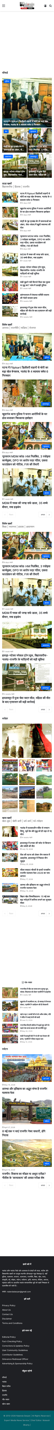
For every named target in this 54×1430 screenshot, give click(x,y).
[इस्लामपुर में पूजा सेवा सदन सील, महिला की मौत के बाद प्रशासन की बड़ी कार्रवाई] (39, 165)
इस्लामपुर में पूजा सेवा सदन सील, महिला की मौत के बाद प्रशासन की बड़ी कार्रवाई (36, 310)
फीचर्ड (5, 72)
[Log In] (45, 6)
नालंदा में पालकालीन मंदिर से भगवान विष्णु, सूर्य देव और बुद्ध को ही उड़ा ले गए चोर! (36, 831)
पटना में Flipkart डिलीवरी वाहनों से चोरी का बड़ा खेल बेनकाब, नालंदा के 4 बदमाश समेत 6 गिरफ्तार (36, 196)
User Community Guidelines (15, 1350)
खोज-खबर (6, 1404)
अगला (43, 514)
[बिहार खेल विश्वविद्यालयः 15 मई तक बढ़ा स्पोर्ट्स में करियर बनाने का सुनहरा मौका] (10, 899)
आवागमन (8, 156)
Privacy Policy (8, 1305)
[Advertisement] (27, 40)
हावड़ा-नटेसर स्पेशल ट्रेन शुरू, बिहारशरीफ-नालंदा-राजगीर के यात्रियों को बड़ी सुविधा (33, 270)
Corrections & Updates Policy (15, 1346)
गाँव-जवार (5, 1399)
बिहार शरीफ (6, 1386)
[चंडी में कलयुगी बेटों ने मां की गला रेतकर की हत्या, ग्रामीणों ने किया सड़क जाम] (10, 1039)
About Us (6, 1310)
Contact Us (7, 1314)
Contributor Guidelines (12, 1355)
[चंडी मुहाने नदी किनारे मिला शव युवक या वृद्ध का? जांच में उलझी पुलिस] (10, 285)
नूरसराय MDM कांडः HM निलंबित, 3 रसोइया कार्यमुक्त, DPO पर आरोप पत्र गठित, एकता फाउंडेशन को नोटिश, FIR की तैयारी (26, 460)
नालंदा (4, 1382)
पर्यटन (5, 1048)
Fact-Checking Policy (12, 1341)
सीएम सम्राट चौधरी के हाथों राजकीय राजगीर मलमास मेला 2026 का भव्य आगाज (35, 873)
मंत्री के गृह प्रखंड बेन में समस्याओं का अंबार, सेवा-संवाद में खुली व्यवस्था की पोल (35, 224)
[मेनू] (3, 6)
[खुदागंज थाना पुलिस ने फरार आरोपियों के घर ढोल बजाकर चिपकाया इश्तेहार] (10, 212)
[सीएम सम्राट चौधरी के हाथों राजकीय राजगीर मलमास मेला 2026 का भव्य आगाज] (10, 872)
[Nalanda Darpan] (27, 5)
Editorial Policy (9, 1337)
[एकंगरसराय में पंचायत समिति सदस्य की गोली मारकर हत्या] (10, 298)
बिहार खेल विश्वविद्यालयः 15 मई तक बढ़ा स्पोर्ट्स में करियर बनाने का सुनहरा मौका (35, 899)
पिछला (11, 514)
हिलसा (4, 1390)
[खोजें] (50, 6)
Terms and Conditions (12, 1323)
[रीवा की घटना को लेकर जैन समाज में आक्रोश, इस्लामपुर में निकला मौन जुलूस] (10, 857)
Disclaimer (7, 1319)
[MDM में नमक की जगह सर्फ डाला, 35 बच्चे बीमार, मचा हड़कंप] (10, 258)
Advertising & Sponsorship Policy (17, 1363)
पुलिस (7, 81)
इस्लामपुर (33, 156)
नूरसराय (33, 131)
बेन (6, 131)
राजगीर (4, 1395)
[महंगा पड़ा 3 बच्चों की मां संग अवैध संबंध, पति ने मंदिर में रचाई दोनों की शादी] (10, 1017)
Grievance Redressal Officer (15, 1359)
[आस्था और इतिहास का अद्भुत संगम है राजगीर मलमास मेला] (10, 887)
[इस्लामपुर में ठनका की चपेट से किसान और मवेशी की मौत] (10, 845)
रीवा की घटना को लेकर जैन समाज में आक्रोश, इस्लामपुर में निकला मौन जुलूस (35, 857)
